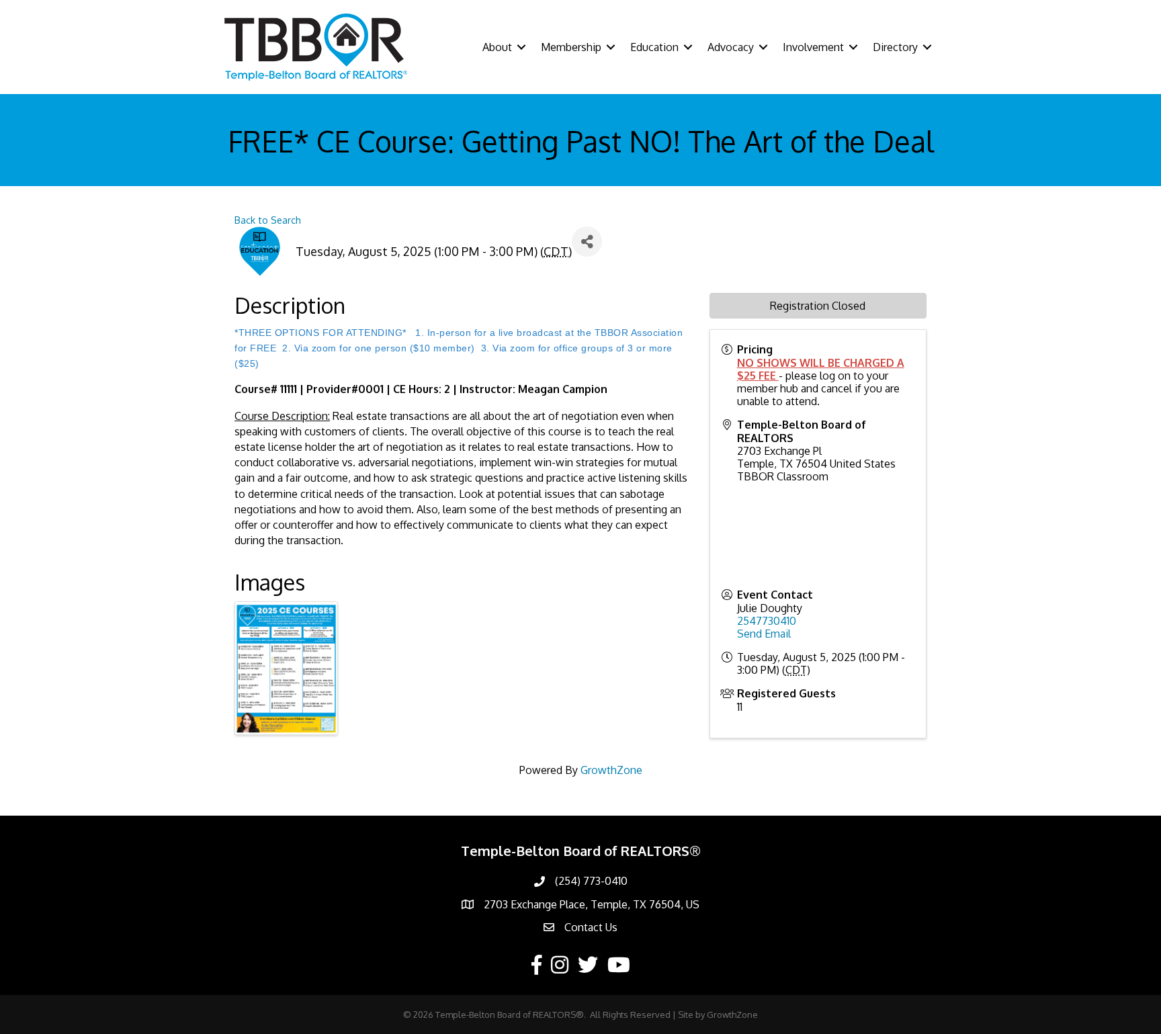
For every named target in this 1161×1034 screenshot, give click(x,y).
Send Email (764, 633)
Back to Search (267, 220)
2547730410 (766, 621)
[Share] (587, 241)
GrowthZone (611, 770)
